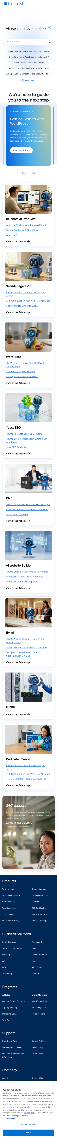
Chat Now (28, 823)
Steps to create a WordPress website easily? (29, 57)
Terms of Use (38, 1093)
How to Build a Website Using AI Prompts (27, 571)
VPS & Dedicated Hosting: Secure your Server (25, 294)
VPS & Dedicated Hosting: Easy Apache (26, 778)
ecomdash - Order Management (22, 581)
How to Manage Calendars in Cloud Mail (26, 647)
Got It (28, 1132)
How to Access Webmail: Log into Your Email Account (25, 641)
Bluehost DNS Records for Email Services (27, 509)
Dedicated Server (18, 759)
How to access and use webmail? (29, 62)
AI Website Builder (19, 566)
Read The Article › (21, 150)
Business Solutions (16, 934)
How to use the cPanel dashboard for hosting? (29, 51)
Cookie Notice (9, 1118)
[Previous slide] (23, 173)
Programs (9, 987)
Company (9, 1070)
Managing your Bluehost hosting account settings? (28, 74)
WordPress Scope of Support (20, 371)
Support (8, 1033)
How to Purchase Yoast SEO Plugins (24, 433)
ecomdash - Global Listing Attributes (24, 576)
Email (10, 633)
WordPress (13, 357)
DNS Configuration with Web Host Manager (28, 300)
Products (9, 881)
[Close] (53, 1085)
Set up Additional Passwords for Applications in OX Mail (22, 654)
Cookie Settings (39, 1041)
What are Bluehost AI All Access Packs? (26, 225)
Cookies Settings (28, 1124)
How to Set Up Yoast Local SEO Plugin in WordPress (26, 440)
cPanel (10, 707)
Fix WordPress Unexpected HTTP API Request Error (25, 365)
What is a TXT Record (17, 514)
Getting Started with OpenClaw (22, 230)
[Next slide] (33, 173)
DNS (9, 498)
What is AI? (11, 235)
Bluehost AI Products (20, 219)
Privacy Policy (29, 1113)
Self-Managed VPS (19, 286)
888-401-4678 (15, 823)
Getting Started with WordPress (22, 376)
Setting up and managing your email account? (28, 68)
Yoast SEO (13, 428)
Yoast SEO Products (16, 447)
